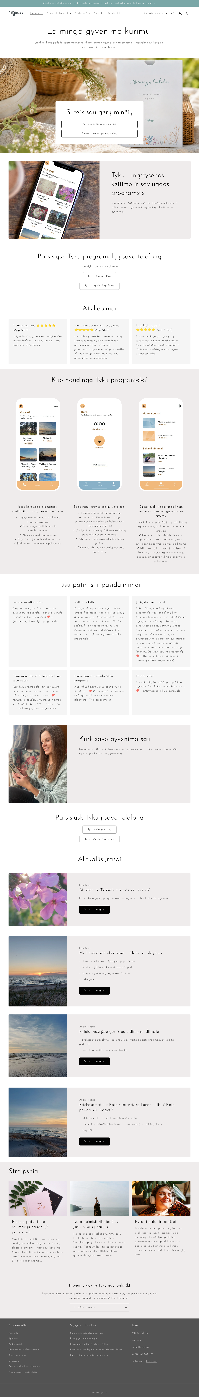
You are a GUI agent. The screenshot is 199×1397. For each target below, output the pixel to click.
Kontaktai (14, 1333)
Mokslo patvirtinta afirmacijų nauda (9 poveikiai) (30, 1227)
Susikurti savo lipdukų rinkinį (99, 133)
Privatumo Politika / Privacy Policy (89, 1344)
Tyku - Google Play (99, 276)
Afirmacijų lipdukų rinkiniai (99, 124)
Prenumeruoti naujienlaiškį (23, 1372)
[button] (58, 13)
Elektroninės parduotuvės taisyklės (89, 1355)
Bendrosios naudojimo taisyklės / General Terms (96, 1350)
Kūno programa (17, 1355)
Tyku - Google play (99, 829)
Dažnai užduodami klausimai (24, 1366)
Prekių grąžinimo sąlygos (83, 1338)
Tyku (102, 1393)
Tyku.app (151, 1361)
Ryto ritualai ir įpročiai (155, 1222)
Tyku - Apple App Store (99, 285)
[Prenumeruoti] (126, 1307)
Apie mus (14, 1338)
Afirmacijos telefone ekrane (24, 1350)
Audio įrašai (15, 1344)
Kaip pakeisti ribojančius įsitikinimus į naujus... (95, 1224)
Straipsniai (14, 1361)
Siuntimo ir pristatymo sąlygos (86, 1333)
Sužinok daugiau (94, 909)
